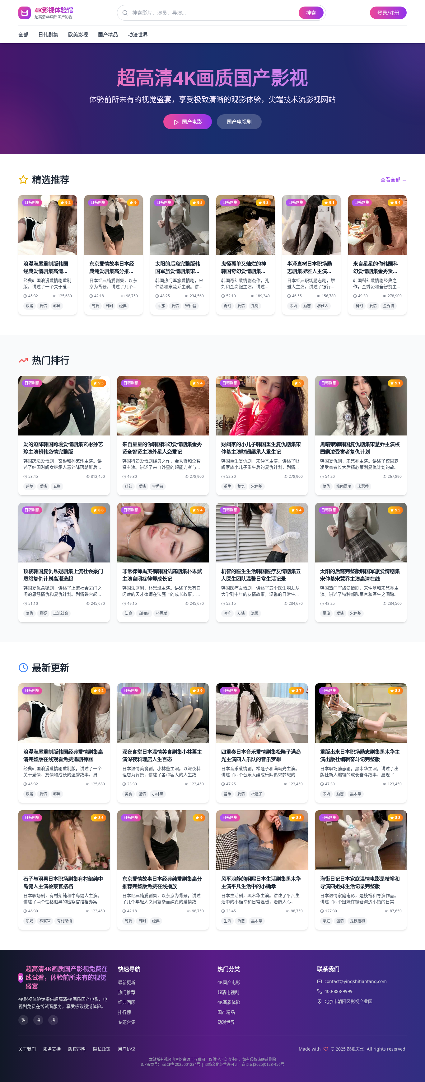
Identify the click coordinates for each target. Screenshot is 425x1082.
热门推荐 (126, 992)
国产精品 (108, 34)
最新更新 (126, 982)
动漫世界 (138, 34)
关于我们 (27, 1049)
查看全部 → (394, 179)
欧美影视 (78, 34)
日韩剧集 (48, 34)
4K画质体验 (228, 1002)
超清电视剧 (228, 992)
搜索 (311, 12)
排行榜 (124, 1012)
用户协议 (126, 1049)
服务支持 (52, 1049)
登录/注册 (388, 12)
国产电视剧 (239, 121)
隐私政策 (101, 1049)
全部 (23, 34)
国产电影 (192, 121)
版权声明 (77, 1049)
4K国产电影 (228, 982)
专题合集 (126, 1022)
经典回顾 (126, 1002)
